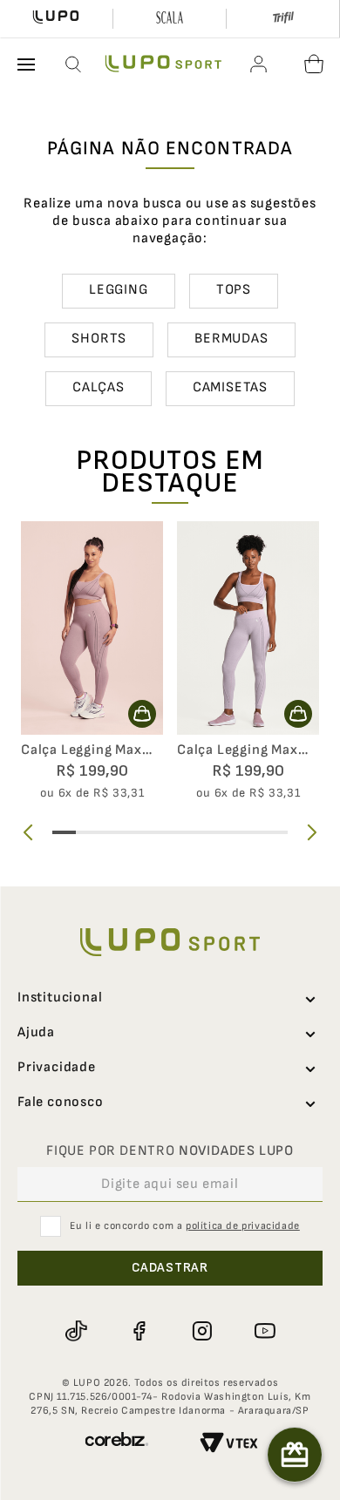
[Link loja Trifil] (283, 19)
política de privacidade (243, 1225)
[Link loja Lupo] (56, 19)
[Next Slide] (312, 832)
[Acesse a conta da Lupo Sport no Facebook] (138, 1330)
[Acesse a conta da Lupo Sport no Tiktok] (75, 1330)
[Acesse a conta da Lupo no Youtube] (264, 1330)
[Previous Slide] (27, 832)
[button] (74, 64)
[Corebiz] (117, 1445)
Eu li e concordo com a (185, 1225)
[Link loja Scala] (169, 19)
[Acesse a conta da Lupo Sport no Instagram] (201, 1330)
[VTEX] (229, 1445)
